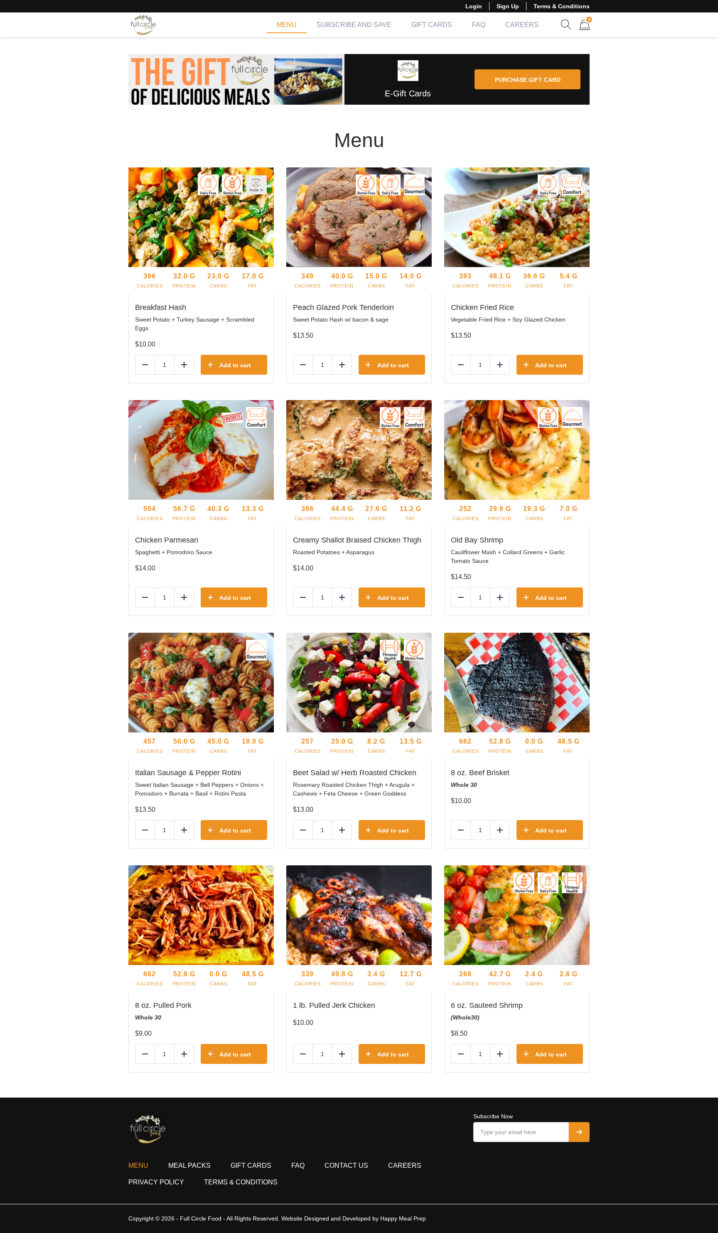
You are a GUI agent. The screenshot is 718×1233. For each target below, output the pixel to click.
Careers (521, 24)
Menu (287, 24)
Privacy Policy (156, 1182)
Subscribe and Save (354, 24)
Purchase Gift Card (528, 79)
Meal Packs (189, 1165)
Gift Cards (431, 24)
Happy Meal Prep (403, 1218)
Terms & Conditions (562, 6)
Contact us (346, 1165)
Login (473, 6)
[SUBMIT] (579, 1132)
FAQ (478, 24)
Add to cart (235, 365)
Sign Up (508, 6)
